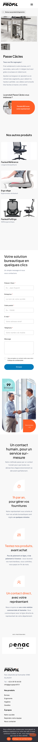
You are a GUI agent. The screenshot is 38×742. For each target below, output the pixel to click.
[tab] (5, 47)
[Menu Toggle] (31, 4)
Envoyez (19, 367)
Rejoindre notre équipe (13, 718)
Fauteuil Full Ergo (9, 219)
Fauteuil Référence (9, 162)
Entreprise (8, 294)
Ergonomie (8, 698)
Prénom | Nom (9, 283)
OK (9, 739)
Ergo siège (6, 190)
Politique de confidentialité (15, 360)
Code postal (9, 305)
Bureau (7, 695)
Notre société (9, 715)
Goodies (7, 705)
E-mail (7, 316)
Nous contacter (10, 721)
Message (7, 339)
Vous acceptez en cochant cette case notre (20, 359)
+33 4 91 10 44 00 (14, 682)
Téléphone (8, 328)
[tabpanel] (19, 30)
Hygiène (7, 702)
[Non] (32, 734)
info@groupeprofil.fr (12, 685)
